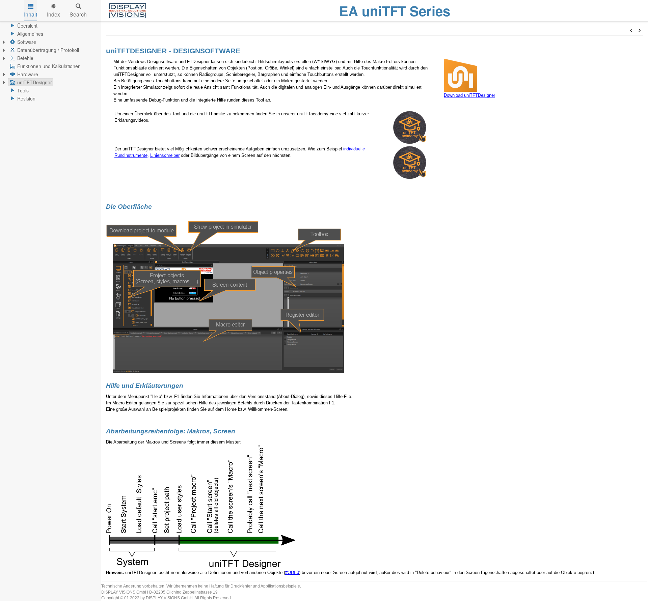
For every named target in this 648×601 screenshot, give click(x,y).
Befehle (25, 58)
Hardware (27, 74)
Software (26, 41)
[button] (631, 30)
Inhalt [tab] (30, 14)
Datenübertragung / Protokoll (48, 50)
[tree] (50, 62)
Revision (26, 98)
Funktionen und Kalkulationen (49, 66)
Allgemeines (30, 33)
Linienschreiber (165, 155)
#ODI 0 (292, 572)
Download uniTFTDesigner (469, 95)
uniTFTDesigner (34, 82)
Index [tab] (53, 14)
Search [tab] (78, 14)
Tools (23, 90)
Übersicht (27, 25)
